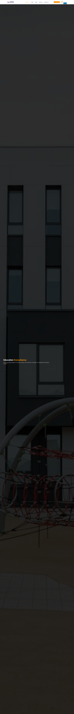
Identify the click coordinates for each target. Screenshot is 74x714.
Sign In (65, 3)
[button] (29, 2)
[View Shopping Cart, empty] (62, 2)
